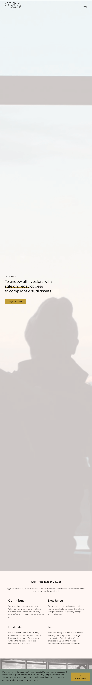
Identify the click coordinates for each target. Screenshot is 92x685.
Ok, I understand (80, 676)
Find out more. (31, 680)
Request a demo (15, 302)
